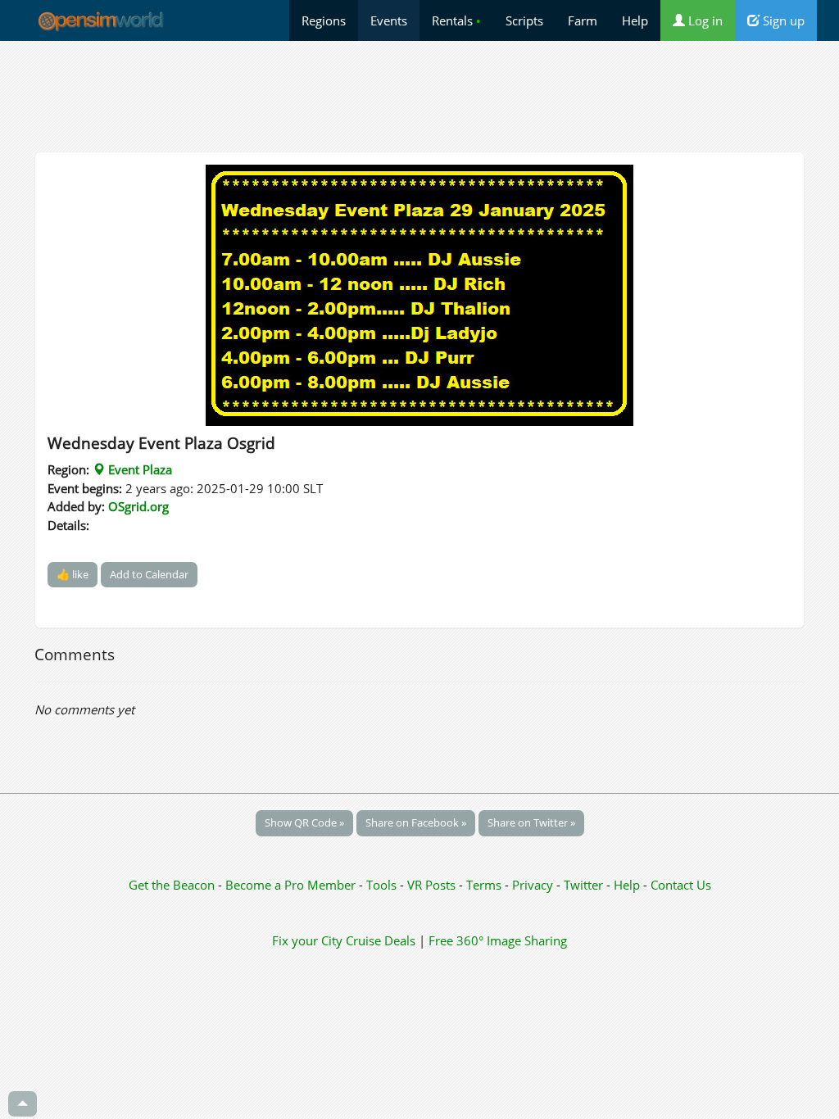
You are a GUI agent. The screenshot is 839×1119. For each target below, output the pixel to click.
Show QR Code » (304, 822)
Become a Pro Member (292, 885)
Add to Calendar (149, 574)
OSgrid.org (138, 506)
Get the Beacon (172, 885)
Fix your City (307, 940)
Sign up (782, 20)
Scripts (524, 20)
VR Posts (433, 885)
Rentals (456, 20)
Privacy (532, 885)
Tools (383, 885)
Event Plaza (138, 469)
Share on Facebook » (415, 822)
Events (388, 20)
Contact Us (681, 885)
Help (635, 20)
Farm (582, 20)
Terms (485, 885)
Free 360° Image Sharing (498, 940)
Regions (324, 20)
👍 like (72, 574)
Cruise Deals (380, 940)
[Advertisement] (419, 96)
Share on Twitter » (531, 822)
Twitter (583, 885)
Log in (704, 20)
